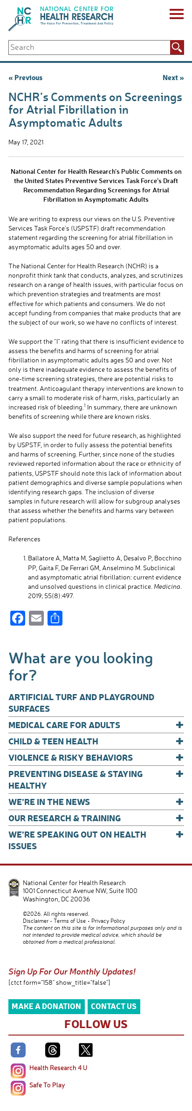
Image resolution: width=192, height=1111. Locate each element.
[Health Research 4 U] (18, 1070)
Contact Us (114, 1006)
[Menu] (176, 15)
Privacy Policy (108, 920)
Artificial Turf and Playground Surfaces (81, 702)
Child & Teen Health (96, 741)
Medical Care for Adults (96, 724)
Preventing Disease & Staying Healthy (96, 779)
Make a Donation (46, 1006)
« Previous (25, 77)
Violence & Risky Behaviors (96, 757)
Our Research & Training (96, 818)
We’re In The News (96, 801)
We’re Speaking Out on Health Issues (96, 839)
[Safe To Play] (18, 1088)
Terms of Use (70, 920)
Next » (173, 77)
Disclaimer (35, 920)
